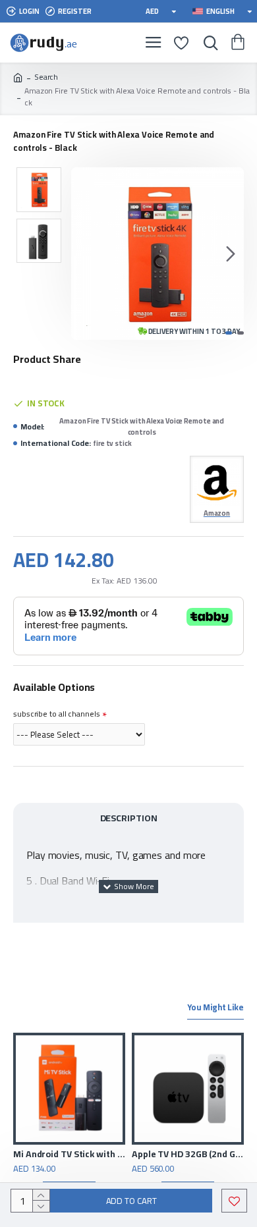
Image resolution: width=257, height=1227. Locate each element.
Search (46, 77)
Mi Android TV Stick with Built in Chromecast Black (69, 1154)
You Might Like (215, 1008)
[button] (84, 253)
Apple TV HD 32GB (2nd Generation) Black (188, 1154)
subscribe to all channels (56, 713)
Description (128, 818)
